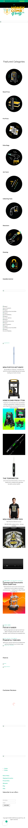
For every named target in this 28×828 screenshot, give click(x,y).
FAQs (4, 788)
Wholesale (5, 783)
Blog (4, 786)
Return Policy (6, 775)
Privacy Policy (6, 780)
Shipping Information (8, 778)
